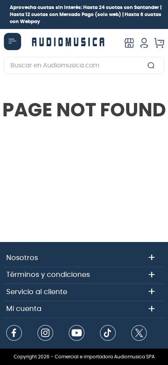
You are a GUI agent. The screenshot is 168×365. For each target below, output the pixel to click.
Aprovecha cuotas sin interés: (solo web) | (85, 14)
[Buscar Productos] (152, 65)
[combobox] (84, 65)
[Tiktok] (108, 333)
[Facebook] (14, 333)
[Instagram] (45, 333)
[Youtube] (76, 333)
